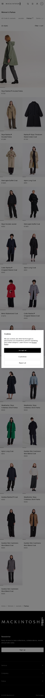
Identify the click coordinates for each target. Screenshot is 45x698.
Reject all (22, 363)
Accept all (22, 350)
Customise (22, 357)
